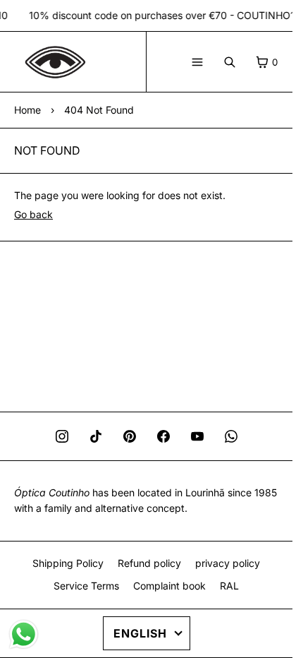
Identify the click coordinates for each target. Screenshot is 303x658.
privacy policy (227, 563)
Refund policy (149, 563)
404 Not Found (99, 110)
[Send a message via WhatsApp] (23, 634)
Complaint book (169, 586)
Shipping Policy (68, 563)
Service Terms (86, 586)
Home (27, 110)
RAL (229, 586)
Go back (33, 214)
